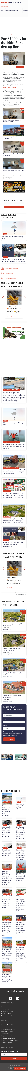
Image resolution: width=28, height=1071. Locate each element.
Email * (5, 719)
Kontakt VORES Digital (7, 1013)
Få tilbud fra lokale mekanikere (9, 1040)
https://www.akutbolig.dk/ (9, 87)
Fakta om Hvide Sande (7, 1031)
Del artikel (19, 67)
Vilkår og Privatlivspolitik (7, 1011)
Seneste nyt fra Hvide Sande (8, 1025)
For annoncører (5, 1009)
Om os (2, 1007)
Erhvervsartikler (5, 1033)
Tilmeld (14, 207)
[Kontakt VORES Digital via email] (17, 998)
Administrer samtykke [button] (7, 1016)
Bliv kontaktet (9, 739)
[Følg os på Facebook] (10, 998)
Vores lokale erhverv (6, 1027)
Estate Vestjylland (7, 629)
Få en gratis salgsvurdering (8, 1038)
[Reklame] (14, 187)
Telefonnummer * (7, 713)
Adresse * (5, 725)
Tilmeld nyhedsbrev (20, 1068)
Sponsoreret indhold (6, 1042)
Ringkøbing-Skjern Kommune (9, 1036)
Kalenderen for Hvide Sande (8, 1029)
